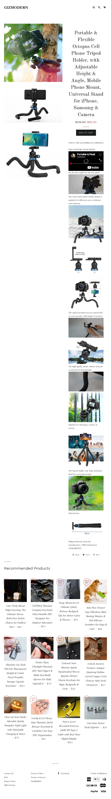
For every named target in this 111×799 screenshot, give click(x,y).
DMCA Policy (9, 785)
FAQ (6, 777)
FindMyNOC (36, 781)
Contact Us (9, 773)
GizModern (102, 773)
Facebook (64, 773)
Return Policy (10, 781)
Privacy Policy (37, 773)
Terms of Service (38, 777)
